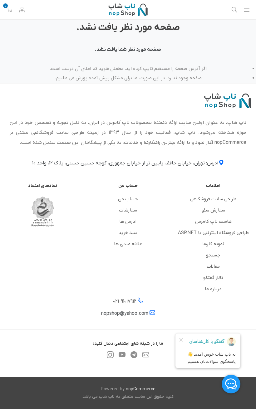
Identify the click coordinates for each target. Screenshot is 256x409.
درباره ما (213, 289)
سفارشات (128, 210)
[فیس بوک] (134, 356)
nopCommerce (140, 389)
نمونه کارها (213, 244)
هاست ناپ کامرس (213, 221)
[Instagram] (110, 356)
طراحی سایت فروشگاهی (213, 199)
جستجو (213, 255)
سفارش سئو (213, 210)
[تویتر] (146, 356)
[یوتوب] (122, 356)
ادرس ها (127, 221)
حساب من (128, 199)
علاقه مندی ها (128, 244)
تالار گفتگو (213, 278)
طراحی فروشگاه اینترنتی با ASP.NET (213, 233)
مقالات (213, 266)
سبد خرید (128, 233)
